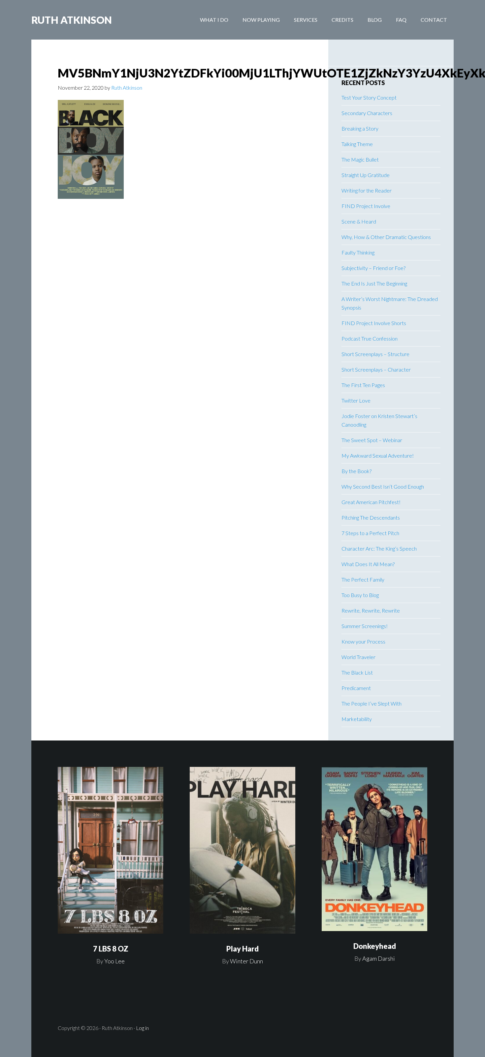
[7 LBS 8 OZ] (110, 850)
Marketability (356, 719)
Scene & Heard (358, 221)
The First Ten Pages (363, 385)
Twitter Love (356, 400)
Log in (142, 1028)
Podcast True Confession (369, 338)
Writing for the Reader (366, 190)
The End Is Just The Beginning (374, 283)
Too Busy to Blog (360, 595)
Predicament (356, 688)
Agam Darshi (378, 958)
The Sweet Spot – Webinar (371, 440)
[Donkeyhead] (374, 849)
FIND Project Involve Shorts (373, 323)
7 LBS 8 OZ (110, 948)
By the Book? (356, 471)
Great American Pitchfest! (371, 502)
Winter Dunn (246, 961)
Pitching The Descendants (370, 517)
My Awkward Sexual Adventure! (377, 455)
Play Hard (242, 948)
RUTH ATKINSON (71, 20)
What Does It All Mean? (368, 564)
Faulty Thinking (357, 252)
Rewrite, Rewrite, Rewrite (370, 610)
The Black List (357, 672)
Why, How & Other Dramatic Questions (386, 237)
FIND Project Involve (365, 206)
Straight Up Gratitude (365, 175)
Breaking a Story (359, 128)
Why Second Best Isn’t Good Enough (382, 486)
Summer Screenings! (364, 626)
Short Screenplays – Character (376, 369)
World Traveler (358, 657)
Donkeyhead (374, 946)
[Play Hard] (242, 850)
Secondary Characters (366, 113)
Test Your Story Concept (369, 97)
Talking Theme (357, 144)
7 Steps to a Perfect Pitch (370, 533)
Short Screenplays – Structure (375, 354)
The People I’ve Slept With (371, 703)
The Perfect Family (362, 579)
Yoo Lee (114, 961)
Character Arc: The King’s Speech (379, 548)
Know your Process (363, 641)
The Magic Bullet (360, 159)
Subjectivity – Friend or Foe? (373, 268)
